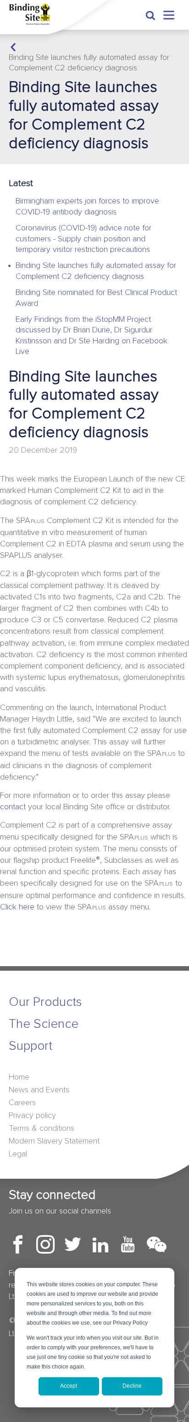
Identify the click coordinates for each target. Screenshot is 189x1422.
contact (13, 807)
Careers (22, 1103)
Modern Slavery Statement (54, 1141)
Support (30, 1046)
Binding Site (34, 14)
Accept (68, 1386)
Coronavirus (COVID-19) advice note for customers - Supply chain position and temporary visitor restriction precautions (83, 239)
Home (19, 1077)
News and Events (39, 1090)
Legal (18, 1154)
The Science (43, 1024)
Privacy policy (32, 1116)
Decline (132, 1386)
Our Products (45, 1002)
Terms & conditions (41, 1128)
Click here (17, 907)
